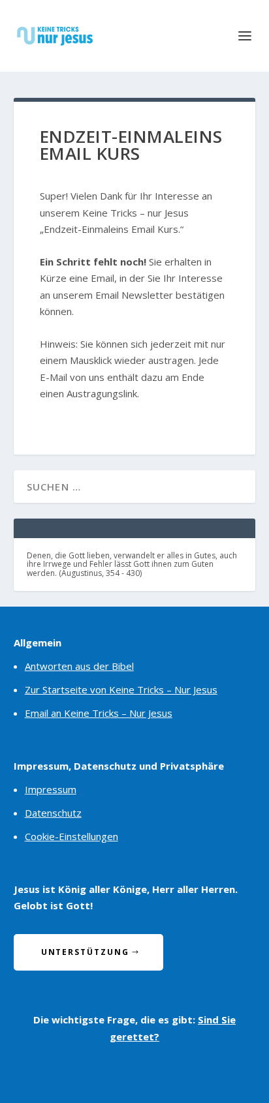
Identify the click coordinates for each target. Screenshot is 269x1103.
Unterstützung (85, 952)
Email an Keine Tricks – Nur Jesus (98, 712)
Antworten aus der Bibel (79, 665)
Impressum (50, 789)
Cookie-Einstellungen (71, 836)
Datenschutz (53, 812)
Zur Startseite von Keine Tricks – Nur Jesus (121, 689)
